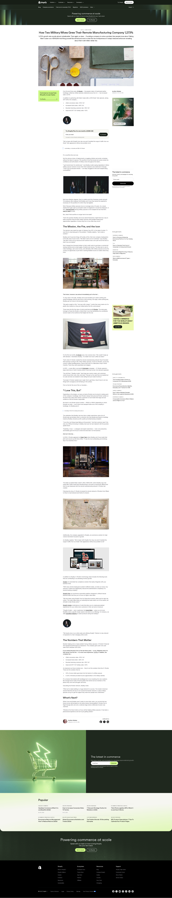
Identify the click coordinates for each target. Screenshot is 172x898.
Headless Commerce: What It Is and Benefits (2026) (48, 809)
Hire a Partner (119, 875)
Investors (60, 877)
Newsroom (60, 880)
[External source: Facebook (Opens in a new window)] (101, 722)
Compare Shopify (100, 872)
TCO (114, 243)
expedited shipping (71, 613)
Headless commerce (43, 805)
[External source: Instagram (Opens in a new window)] (123, 891)
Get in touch (129, 2)
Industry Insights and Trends (70, 817)
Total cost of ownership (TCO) (63, 7)
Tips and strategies (117, 384)
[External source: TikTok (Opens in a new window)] (126, 891)
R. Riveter (80, 91)
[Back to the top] (39, 867)
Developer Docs (81, 869)
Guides (98, 875)
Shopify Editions (62, 872)
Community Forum (120, 872)
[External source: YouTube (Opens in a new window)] (120, 891)
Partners (79, 877)
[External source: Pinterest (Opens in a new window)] (133, 891)
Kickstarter (86, 368)
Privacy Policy (70, 891)
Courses (98, 877)
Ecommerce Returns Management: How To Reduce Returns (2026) (49, 820)
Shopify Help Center (121, 869)
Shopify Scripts (67, 605)
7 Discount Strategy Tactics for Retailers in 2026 (97, 809)
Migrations (75, 7)
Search (130, 7)
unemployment (70, 209)
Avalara (65, 582)
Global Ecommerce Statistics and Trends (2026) (73, 820)
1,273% (96, 652)
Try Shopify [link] (103, 134)
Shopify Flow (66, 593)
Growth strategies (67, 805)
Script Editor (89, 610)
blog (82, 29)
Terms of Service (54, 891)
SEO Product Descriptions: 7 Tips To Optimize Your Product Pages (122, 820)
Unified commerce (117, 390)
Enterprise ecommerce (48, 7)
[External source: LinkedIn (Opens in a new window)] (108, 722)
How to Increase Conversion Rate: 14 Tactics (73, 809)
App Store (79, 875)
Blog (39, 7)
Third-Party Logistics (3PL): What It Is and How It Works (122, 809)
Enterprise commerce (118, 235)
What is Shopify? (62, 869)
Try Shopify (120, 2)
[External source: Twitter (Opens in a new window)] (104, 722)
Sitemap (78, 891)
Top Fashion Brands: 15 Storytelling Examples (98, 820)
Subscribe (123, 183)
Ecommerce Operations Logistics (119, 805)
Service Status (119, 877)
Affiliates (79, 880)
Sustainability (61, 883)
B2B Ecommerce (84, 7)
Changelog (99, 883)
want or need (66, 211)
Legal (62, 891)
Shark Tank (83, 437)
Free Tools (99, 880)
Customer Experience (92, 817)
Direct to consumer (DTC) (119, 377)
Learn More (118, 326)
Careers (59, 875)
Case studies (88, 29)
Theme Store (80, 872)
